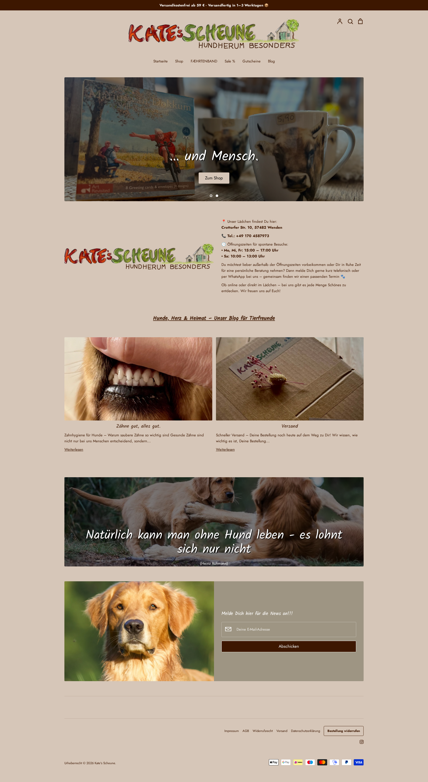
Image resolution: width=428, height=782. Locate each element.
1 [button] (211, 196)
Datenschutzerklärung (305, 730)
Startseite (160, 61)
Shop (179, 61)
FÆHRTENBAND (204, 61)
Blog (271, 61)
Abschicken (289, 646)
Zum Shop (214, 178)
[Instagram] (360, 741)
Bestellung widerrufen (343, 730)
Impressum (231, 730)
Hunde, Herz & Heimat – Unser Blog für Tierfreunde (214, 318)
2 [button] (217, 196)
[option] (214, 139)
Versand (290, 426)
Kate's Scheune (105, 763)
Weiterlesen (73, 449)
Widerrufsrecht (263, 730)
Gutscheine (251, 61)
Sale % (230, 61)
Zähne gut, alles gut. (138, 426)
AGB (245, 730)
